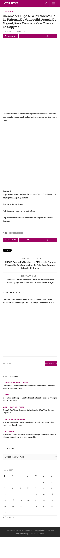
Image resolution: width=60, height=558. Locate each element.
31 (5, 512)
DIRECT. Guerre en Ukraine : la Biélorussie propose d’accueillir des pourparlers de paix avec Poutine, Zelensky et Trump (30, 265)
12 (20, 494)
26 (21, 506)
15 (44, 494)
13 (28, 494)
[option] (30, 300)
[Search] (46, 3)
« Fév (5, 517)
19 (21, 500)
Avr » (11, 517)
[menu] (53, 3)
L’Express (9, 395)
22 (44, 500)
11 (13, 494)
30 (52, 506)
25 (13, 506)
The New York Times (14, 407)
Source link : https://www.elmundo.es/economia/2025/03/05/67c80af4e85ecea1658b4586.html (30, 194)
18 (13, 500)
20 (28, 500)
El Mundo (9, 12)
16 (52, 494)
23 (52, 500)
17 (5, 500)
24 (5, 506)
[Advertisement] (30, 78)
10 (5, 494)
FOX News (9, 431)
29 (44, 506)
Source (6, 221)
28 (36, 506)
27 (28, 506)
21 (36, 500)
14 (36, 494)
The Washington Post (15, 419)
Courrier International (16, 382)
